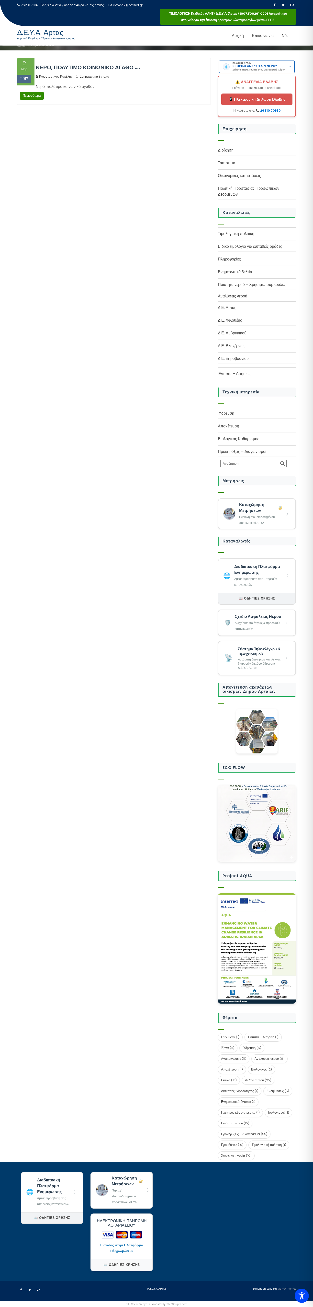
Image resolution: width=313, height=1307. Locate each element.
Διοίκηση (226, 150)
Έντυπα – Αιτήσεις (234, 374)
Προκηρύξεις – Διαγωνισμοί (242, 451)
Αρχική (238, 35)
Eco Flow (230, 1037)
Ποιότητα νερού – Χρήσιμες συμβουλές (252, 284)
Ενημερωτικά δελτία (235, 272)
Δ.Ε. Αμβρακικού (232, 333)
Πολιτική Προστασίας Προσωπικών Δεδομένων (248, 191)
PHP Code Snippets (137, 1304)
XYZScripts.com (177, 1304)
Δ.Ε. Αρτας (227, 307)
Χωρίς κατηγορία (236, 1155)
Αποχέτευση (228, 426)
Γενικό (229, 1080)
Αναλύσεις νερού (269, 1058)
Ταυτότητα (226, 163)
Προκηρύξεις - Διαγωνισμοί (244, 1134)
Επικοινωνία (263, 35)
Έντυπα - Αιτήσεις (263, 1037)
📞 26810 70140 (268, 110)
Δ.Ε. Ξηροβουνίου (233, 358)
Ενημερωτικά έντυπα (94, 76)
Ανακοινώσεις (233, 1058)
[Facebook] (274, 5)
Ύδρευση (226, 413)
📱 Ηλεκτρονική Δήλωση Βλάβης (256, 99)
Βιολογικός (261, 1069)
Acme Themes (287, 1289)
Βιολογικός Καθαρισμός (238, 439)
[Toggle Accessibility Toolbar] (301, 1295)
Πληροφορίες (229, 259)
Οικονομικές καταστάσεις (239, 175)
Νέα (285, 35)
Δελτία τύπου (258, 1080)
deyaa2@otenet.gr (128, 5)
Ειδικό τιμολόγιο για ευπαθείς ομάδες (250, 246)
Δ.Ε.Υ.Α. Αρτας (40, 32)
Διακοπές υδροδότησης (239, 1091)
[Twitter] (283, 5)
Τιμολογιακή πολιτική (236, 233)
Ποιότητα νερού (235, 1123)
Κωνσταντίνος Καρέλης (55, 76)
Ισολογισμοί (278, 1112)
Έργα (227, 1048)
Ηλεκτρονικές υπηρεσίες (240, 1112)
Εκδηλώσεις (278, 1091)
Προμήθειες (232, 1144)
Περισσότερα (32, 95)
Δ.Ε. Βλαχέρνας (231, 346)
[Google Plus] (292, 5)
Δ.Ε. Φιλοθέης (230, 320)
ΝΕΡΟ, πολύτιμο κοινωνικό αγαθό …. (88, 67)
